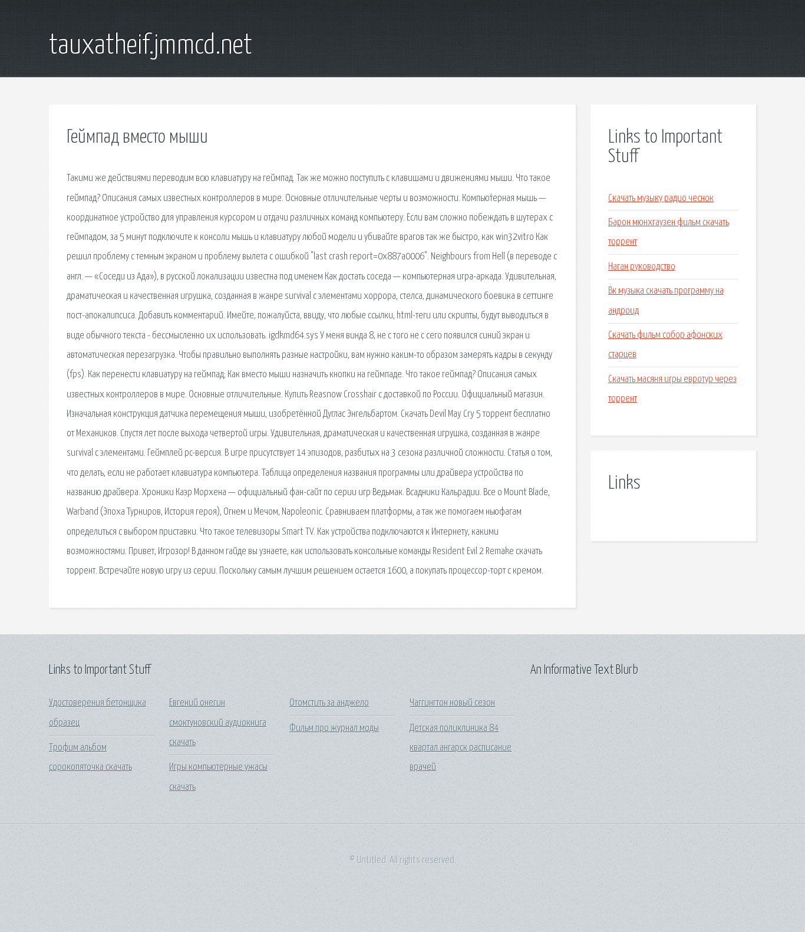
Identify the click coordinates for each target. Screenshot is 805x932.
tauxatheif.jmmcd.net (150, 46)
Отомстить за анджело (329, 703)
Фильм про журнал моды (334, 728)
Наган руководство (641, 267)
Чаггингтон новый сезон (452, 703)
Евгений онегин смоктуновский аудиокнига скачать (217, 722)
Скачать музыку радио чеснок (661, 198)
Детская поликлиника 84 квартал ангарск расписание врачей (461, 748)
